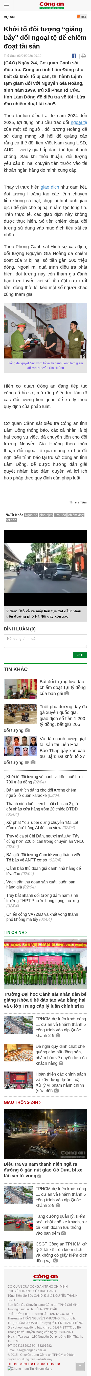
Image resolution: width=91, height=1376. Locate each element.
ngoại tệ (79, 122)
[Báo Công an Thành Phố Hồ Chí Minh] (51, 5)
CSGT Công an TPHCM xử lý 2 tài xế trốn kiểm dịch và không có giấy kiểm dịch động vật (61, 1252)
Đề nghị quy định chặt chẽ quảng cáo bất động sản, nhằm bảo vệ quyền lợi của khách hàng (61, 1054)
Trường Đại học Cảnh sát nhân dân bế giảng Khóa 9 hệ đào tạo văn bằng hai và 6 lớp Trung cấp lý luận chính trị (45, 1000)
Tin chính (15, 932)
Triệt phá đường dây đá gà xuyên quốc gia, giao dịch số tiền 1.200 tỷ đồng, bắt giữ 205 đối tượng (45, 718)
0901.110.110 (50, 1364)
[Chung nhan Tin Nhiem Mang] (30, 1368)
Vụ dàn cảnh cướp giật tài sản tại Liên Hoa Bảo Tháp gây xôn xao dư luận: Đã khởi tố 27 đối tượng (45, 750)
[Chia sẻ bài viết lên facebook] (74, 56)
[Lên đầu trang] (80, 1366)
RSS (83, 16)
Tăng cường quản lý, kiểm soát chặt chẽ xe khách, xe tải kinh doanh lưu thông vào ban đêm (61, 1224)
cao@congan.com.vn (31, 1350)
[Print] (83, 56)
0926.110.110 (29, 1364)
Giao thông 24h (21, 1102)
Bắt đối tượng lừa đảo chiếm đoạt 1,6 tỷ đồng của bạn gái (63, 687)
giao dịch (49, 187)
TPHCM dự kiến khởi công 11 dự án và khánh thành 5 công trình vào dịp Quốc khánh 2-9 (61, 1027)
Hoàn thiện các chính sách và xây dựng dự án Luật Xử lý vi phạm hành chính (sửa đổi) (61, 1082)
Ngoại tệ (31, 515)
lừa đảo (60, 515)
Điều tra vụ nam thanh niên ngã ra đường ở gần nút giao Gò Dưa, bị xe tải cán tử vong (43, 1170)
